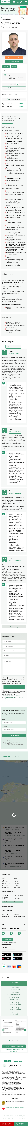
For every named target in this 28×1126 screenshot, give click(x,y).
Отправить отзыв (15, 687)
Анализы (16, 880)
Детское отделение (7, 914)
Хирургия (16, 914)
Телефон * (5, 726)
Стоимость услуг (6, 883)
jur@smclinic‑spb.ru (6, 944)
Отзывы (16, 881)
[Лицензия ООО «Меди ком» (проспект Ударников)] (7, 1027)
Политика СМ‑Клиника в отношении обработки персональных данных (13, 1095)
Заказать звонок (14, 61)
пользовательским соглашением (12, 695)
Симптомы (17, 887)
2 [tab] (12, 1040)
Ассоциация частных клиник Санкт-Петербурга (15, 1107)
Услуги (3, 880)
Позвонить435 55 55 (22, 1124)
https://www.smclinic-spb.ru (8, 949)
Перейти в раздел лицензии (14, 1046)
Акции (3, 878)
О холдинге (5, 895)
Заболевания (5, 887)
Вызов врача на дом (19, 916)
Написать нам (8, 939)
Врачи (15, 878)
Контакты (16, 883)
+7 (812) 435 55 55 (14, 1065)
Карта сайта (17, 898)
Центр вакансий (18, 895)
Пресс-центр (5, 885)
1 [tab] (9, 1040)
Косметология (5, 916)
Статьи (16, 885)
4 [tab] (17, 1040)
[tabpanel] (7, 1027)
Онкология (4, 918)
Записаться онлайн (14, 58)
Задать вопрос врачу (7, 906)
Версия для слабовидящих (13, 902)
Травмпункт (17, 918)
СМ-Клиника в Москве (5, 897)
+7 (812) (10, 928)
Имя (3, 719)
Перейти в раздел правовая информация (14, 1050)
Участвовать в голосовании (11, 1103)
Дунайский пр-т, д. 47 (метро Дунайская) (16, 77)
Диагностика (5, 881)
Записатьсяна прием (8, 1124)
